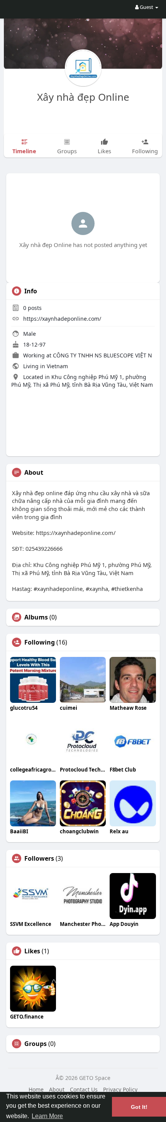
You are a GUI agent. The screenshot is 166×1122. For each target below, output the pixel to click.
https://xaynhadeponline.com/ (62, 318)
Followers (39, 858)
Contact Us (84, 1089)
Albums (36, 617)
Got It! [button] (139, 1107)
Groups (35, 1044)
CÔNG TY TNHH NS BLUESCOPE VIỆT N (102, 355)
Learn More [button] (47, 1116)
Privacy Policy (120, 1089)
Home (36, 1089)
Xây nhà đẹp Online (83, 97)
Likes (32, 951)
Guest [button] (146, 6)
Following (39, 642)
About (56, 1089)
